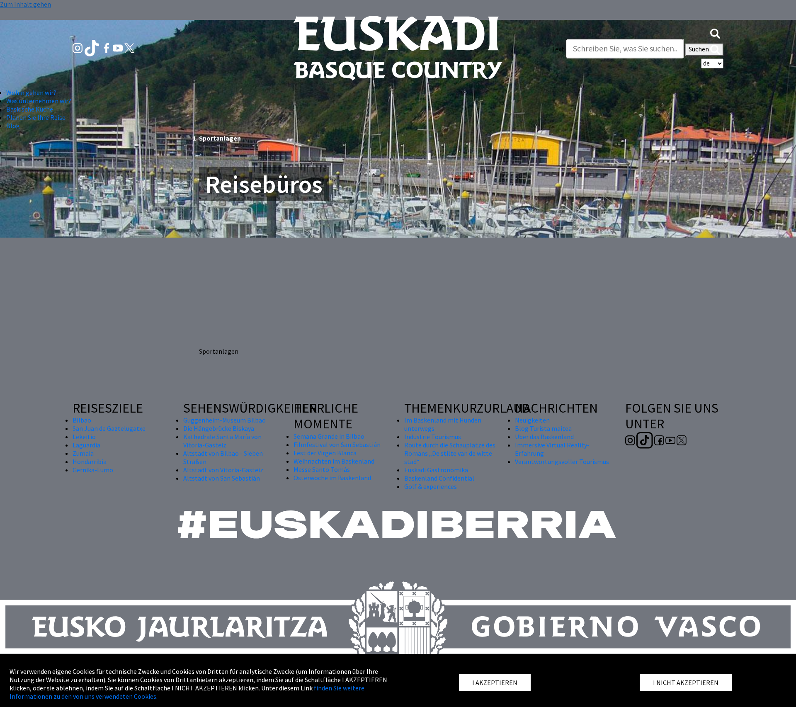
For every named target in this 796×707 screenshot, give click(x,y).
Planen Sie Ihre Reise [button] (36, 117)
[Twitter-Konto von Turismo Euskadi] (129, 47)
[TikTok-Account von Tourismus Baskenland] (93, 47)
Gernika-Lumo (93, 470)
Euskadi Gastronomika (436, 470)
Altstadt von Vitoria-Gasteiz (223, 470)
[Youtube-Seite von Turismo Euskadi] (118, 47)
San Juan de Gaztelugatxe (109, 428)
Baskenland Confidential (439, 478)
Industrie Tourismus (432, 436)
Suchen (699, 49)
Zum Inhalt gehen (25, 4)
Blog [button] (13, 125)
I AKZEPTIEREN (494, 682)
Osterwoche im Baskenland (332, 478)
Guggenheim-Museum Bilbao (224, 420)
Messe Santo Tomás (322, 469)
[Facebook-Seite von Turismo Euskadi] (107, 47)
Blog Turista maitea (543, 428)
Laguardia (86, 445)
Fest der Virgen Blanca (325, 453)
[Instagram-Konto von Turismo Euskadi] (78, 47)
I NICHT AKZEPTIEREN (685, 682)
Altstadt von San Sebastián (221, 478)
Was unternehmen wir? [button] (38, 101)
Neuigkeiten (532, 420)
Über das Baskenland (544, 436)
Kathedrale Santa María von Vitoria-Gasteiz (222, 440)
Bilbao (82, 420)
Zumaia (83, 453)
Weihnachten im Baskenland (334, 461)
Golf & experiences (430, 486)
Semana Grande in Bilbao (329, 436)
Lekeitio (84, 436)
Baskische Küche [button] (29, 109)
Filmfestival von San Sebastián (337, 444)
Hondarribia (90, 461)
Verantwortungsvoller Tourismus (562, 461)
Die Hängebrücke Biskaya (218, 428)
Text (557, 49)
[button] (715, 32)
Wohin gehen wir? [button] (31, 92)
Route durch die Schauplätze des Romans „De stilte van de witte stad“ (449, 453)
